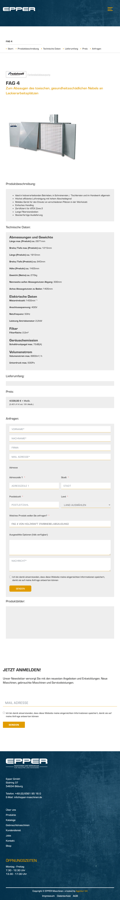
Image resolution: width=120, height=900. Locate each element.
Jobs (8, 835)
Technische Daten (52, 48)
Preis (85, 48)
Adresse (13, 467)
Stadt (64, 477)
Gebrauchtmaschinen (17, 825)
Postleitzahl (15, 496)
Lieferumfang (71, 48)
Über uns (11, 809)
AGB (75, 896)
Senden (20, 588)
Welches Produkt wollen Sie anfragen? (28, 515)
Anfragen (96, 48)
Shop (8, 845)
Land (63, 496)
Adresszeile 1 (16, 477)
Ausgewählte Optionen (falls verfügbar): (28, 534)
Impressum (48, 896)
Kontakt (10, 840)
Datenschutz (64, 896)
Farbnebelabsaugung (39, 74)
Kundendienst (13, 830)
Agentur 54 (82, 890)
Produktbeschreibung (28, 48)
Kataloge (11, 820)
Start (10, 48)
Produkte (11, 815)
